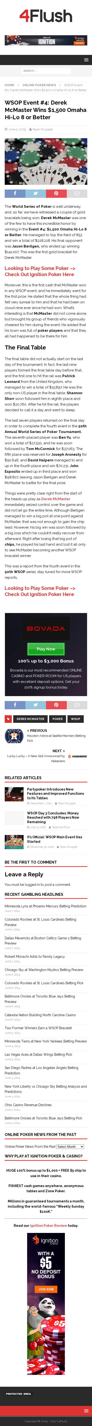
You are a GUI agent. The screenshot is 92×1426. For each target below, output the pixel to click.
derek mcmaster (30, 719)
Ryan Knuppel (43, 129)
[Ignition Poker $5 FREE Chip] (46, 1372)
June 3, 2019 (17, 129)
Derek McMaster (55, 499)
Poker (58, 719)
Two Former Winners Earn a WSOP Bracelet (38, 1028)
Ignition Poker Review (48, 1225)
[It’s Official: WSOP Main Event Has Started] (14, 846)
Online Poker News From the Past (30, 1146)
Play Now (46, 649)
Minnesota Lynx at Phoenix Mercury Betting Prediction (45, 906)
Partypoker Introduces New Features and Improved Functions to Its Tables (55, 793)
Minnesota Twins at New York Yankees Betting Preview (46, 1041)
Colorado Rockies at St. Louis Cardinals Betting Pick (44, 983)
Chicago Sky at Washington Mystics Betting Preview (44, 970)
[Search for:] (46, 70)
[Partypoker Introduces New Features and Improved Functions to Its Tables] (14, 799)
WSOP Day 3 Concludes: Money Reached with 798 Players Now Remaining (53, 817)
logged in (32, 885)
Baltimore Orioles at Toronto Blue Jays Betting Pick (43, 1118)
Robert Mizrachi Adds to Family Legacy (35, 956)
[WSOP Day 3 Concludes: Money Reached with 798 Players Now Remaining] (14, 823)
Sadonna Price (61, 827)
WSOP (75, 719)
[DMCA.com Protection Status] (19, 1393)
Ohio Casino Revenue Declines (28, 1105)
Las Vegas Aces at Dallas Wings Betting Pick (38, 1054)
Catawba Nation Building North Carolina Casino (40, 1015)
